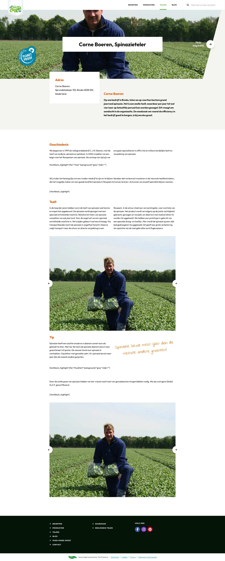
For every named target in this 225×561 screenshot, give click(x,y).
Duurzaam (100, 524)
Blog (174, 5)
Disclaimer (115, 557)
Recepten (133, 5)
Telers (163, 5)
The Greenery (103, 557)
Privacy (133, 557)
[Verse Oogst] (15, 8)
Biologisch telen (104, 528)
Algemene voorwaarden (147, 557)
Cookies (124, 557)
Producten (149, 5)
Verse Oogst (83, 557)
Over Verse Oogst (61, 540)
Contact (56, 545)
